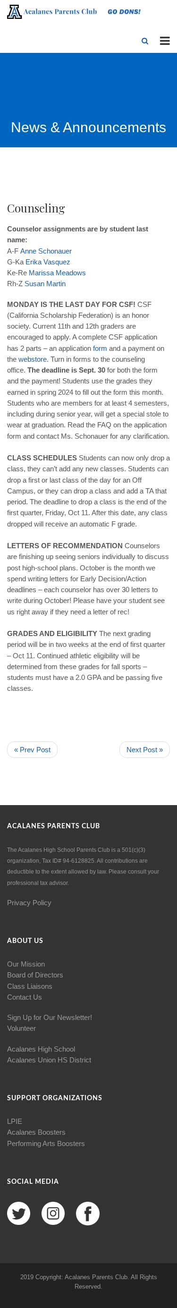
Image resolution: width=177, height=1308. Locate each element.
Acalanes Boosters (36, 1132)
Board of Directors (35, 975)
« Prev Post (32, 750)
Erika (33, 262)
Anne (28, 251)
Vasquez (56, 262)
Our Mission (26, 964)
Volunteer (21, 1028)
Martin (56, 284)
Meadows (71, 273)
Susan (34, 284)
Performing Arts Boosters (46, 1143)
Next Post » (144, 750)
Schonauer (55, 251)
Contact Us (24, 997)
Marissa (41, 273)
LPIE (14, 1121)
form (100, 348)
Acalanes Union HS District (49, 1060)
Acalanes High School (41, 1049)
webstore (32, 359)
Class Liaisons (29, 986)
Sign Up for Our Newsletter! (49, 1017)
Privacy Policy (29, 903)
